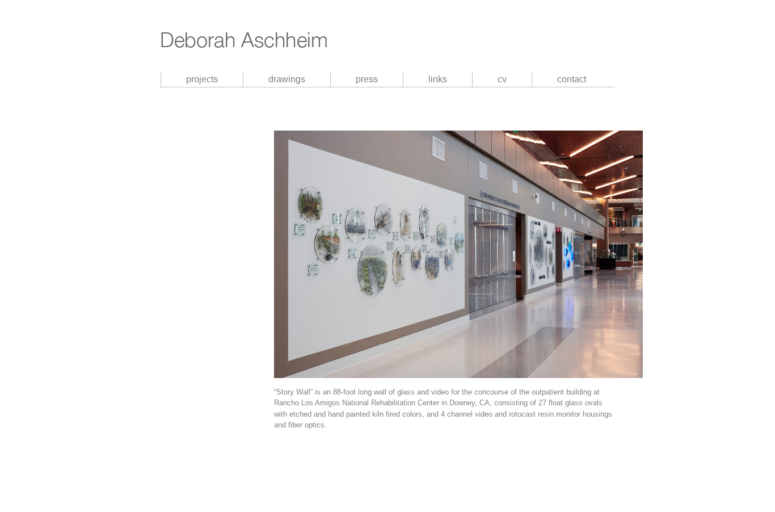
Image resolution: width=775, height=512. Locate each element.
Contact (571, 79)
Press (367, 79)
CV (502, 79)
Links (437, 79)
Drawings (286, 79)
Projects (202, 79)
